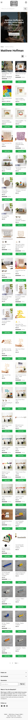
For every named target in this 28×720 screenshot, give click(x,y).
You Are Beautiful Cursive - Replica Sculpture (20, 546)
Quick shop (7, 81)
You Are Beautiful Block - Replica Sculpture (6, 574)
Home (2, 46)
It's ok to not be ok (6, 273)
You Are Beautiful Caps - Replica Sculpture (19, 523)
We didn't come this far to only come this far (6, 350)
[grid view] (22, 56)
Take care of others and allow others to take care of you (20, 246)
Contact (19, 715)
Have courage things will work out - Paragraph (7, 298)
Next (16, 663)
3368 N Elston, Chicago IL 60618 (15, 714)
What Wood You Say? (21, 73)
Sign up (22, 684)
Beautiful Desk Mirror (7, 521)
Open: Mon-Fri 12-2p (11, 715)
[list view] (25, 56)
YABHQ (5, 714)
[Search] (25, 8)
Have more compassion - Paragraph (5, 191)
